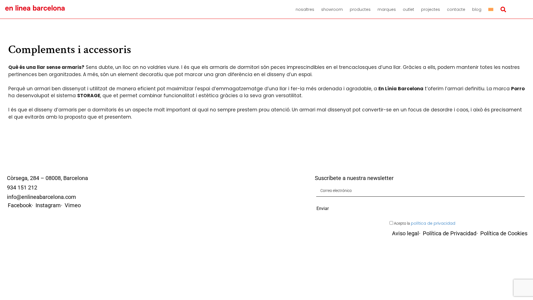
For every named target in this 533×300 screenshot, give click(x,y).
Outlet (408, 9)
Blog (476, 9)
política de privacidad (433, 223)
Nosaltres (305, 9)
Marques (387, 9)
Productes (360, 9)
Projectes (430, 9)
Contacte (456, 9)
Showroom (332, 9)
